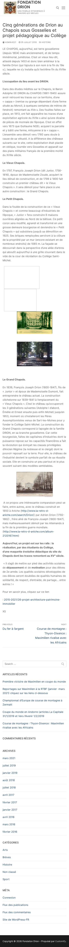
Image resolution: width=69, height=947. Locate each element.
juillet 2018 (9, 787)
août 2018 (9, 780)
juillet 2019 (9, 765)
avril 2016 (8, 817)
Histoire (46, 42)
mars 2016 (9, 824)
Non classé (9, 871)
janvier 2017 (10, 809)
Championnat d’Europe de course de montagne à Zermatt (32, 702)
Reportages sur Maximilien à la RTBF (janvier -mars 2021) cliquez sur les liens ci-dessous (34, 691)
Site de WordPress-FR (16, 919)
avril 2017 (8, 794)
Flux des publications (15, 904)
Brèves (7, 857)
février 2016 (10, 831)
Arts (5, 849)
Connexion (9, 897)
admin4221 (10, 42)
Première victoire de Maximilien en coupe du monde (34, 681)
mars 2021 (9, 758)
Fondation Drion (29, 4)
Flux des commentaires (17, 912)
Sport (6, 879)
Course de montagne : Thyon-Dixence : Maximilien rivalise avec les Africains (33, 725)
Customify (60, 941)
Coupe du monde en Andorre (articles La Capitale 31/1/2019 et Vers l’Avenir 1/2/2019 (33, 714)
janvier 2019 (10, 772)
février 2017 (10, 802)
